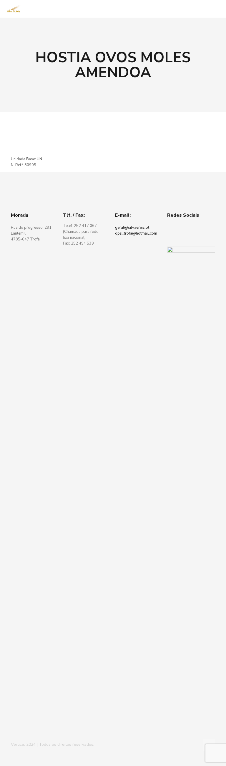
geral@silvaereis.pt (132, 227)
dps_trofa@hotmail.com (136, 233)
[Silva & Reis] (14, 9)
